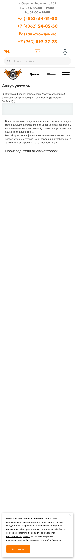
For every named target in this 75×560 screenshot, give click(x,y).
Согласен (18, 549)
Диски (34, 74)
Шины (51, 74)
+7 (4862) (37, 18)
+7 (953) (37, 38)
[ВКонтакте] (7, 51)
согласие (45, 529)
